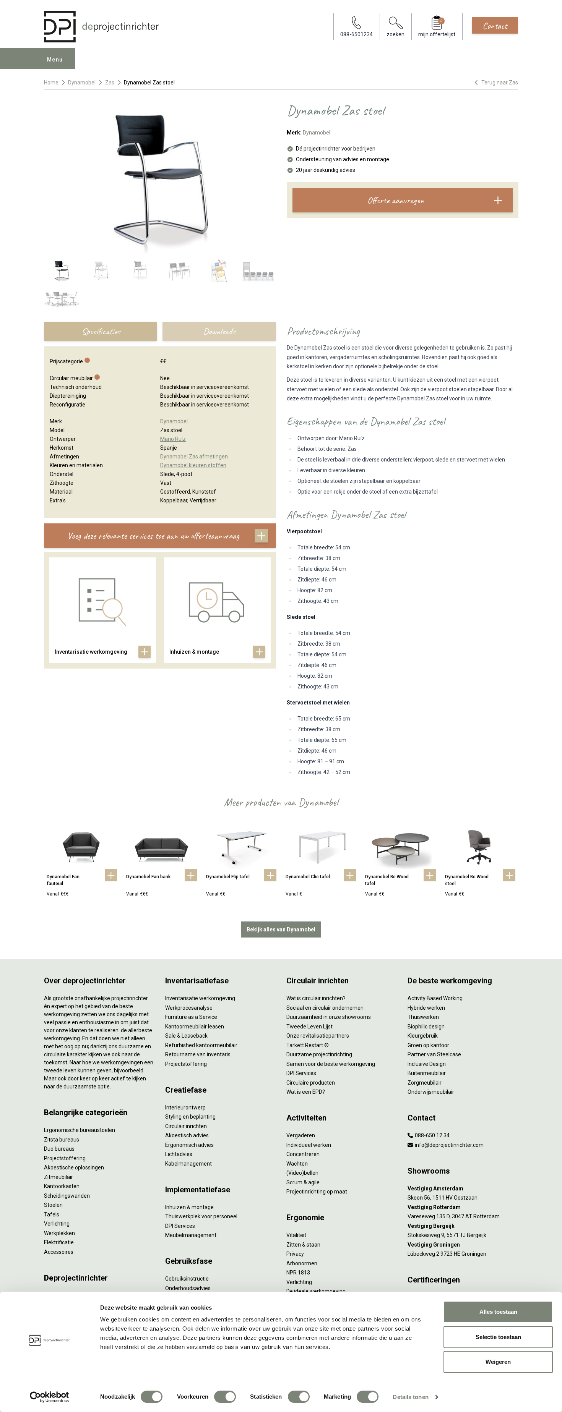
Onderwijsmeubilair (431, 1092)
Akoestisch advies (187, 1135)
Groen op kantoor (428, 1045)
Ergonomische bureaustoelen (79, 1130)
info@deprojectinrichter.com (449, 1145)
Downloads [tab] (219, 331)
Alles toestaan (498, 1311)
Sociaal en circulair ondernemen (325, 1008)
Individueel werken (308, 1145)
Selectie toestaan (498, 1337)
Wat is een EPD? (305, 1092)
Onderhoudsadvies (188, 1288)
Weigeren (498, 1362)
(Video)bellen (302, 1173)
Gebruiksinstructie (187, 1279)
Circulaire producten (310, 1083)
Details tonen (410, 1397)
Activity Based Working (435, 998)
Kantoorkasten (62, 1186)
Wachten (297, 1164)
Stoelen (53, 1205)
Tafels (51, 1214)
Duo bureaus (59, 1149)
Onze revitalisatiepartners (317, 1036)
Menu (55, 60)
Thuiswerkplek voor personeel (201, 1216)
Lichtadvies (178, 1154)
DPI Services (180, 1226)
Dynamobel (82, 82)
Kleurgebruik (423, 1036)
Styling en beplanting (190, 1117)
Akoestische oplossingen (74, 1167)
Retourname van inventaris (198, 1054)
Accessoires (58, 1252)
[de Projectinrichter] (101, 26)
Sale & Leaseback (186, 1036)
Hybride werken (426, 1008)
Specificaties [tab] (100, 331)
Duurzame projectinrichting (319, 1054)
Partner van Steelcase (434, 1054)
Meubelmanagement (190, 1235)
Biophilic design (426, 1026)
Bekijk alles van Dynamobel (281, 929)
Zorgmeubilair (425, 1083)
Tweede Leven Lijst (309, 1026)
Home (51, 82)
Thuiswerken (423, 1017)
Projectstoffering (65, 1158)
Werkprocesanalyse (189, 1008)
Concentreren (303, 1154)
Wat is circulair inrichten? (316, 998)
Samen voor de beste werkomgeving (330, 1064)
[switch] (225, 1397)
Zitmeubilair (58, 1177)
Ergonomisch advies (189, 1145)
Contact (494, 25)
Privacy (295, 1254)
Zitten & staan (303, 1245)
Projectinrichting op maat (316, 1192)
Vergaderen (300, 1135)
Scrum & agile (303, 1182)
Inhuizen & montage (189, 1207)
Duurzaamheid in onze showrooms (328, 1017)
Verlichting (57, 1224)
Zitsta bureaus (61, 1140)
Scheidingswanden (67, 1196)
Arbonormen (301, 1263)
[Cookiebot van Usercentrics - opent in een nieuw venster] (49, 1397)
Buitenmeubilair (427, 1073)
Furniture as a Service (191, 1017)
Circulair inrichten (186, 1126)
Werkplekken (59, 1233)
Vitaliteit (296, 1235)
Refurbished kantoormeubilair (201, 1045)
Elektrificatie (59, 1242)
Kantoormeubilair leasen (194, 1026)
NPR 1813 (298, 1273)
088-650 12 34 (432, 1135)
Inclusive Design (427, 1064)
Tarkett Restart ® (307, 1045)
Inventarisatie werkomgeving (200, 998)
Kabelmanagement (188, 1164)
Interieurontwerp (185, 1107)
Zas (109, 82)
